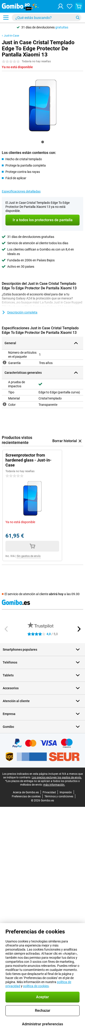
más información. (54, 784)
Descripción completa (22, 312)
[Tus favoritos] (69, 6)
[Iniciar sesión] (60, 6)
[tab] (42, 142)
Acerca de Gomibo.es (26, 792)
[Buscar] (77, 17)
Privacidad (49, 792)
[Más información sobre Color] (4, 404)
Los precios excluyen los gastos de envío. (57, 777)
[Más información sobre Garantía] (4, 362)
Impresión (66, 792)
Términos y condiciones (58, 796)
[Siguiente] (78, 629)
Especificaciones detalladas (21, 191)
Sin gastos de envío (29, 556)
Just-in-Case (11, 35)
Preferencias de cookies (26, 796)
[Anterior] (6, 629)
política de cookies (36, 986)
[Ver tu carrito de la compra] (78, 6)
